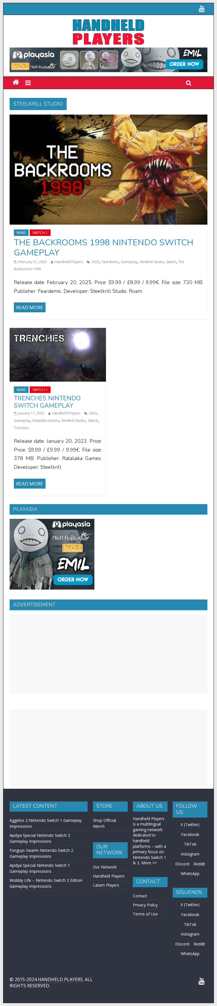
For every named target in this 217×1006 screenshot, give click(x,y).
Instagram (190, 854)
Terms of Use (145, 914)
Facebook (190, 834)
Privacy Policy (145, 905)
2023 (93, 413)
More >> (149, 862)
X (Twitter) (190, 824)
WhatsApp (190, 873)
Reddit (199, 864)
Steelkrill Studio (152, 261)
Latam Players (106, 885)
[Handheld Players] (16, 82)
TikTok (190, 844)
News (21, 232)
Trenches (21, 427)
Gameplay (129, 261)
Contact (140, 895)
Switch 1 (40, 232)
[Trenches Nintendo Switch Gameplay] (58, 331)
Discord (182, 864)
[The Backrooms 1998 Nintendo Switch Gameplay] (108, 118)
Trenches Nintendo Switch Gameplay (47, 402)
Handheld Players (69, 261)
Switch (171, 261)
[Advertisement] (108, 654)
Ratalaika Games (45, 420)
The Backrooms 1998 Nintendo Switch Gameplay (103, 248)
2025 (95, 261)
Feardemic (110, 261)
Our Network (105, 867)
